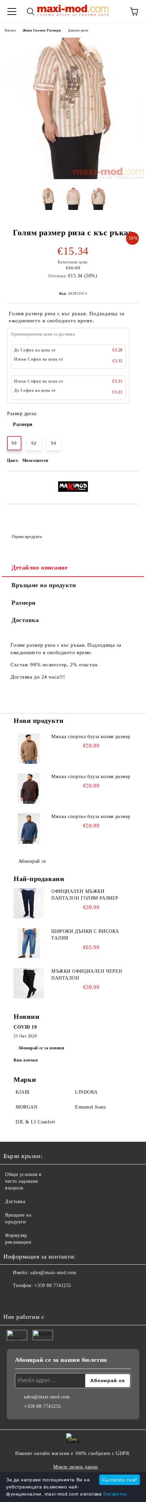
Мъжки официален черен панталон (86, 975)
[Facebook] (12, 1299)
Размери (23, 424)
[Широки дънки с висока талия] (29, 943)
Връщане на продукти (44, 585)
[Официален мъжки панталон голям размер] (29, 903)
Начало (10, 30)
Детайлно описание (40, 567)
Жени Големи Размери (42, 30)
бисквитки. (115, 1494)
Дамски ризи (78, 30)
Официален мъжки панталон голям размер (84, 895)
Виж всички (26, 1060)
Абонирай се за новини (41, 1048)
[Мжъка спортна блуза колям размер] (29, 748)
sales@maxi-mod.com (53, 1272)
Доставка (25, 620)
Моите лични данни (75, 1466)
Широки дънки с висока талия (85, 935)
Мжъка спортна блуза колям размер (90, 736)
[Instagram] (27, 1299)
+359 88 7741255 (52, 1285)
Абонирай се (32, 861)
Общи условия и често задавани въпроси (23, 1181)
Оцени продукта (27, 536)
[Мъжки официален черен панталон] (29, 983)
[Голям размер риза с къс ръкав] (73, 177)
